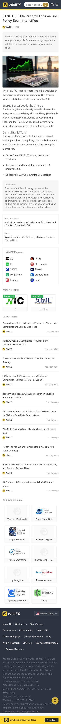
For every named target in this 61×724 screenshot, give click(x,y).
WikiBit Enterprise (11, 636)
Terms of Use (9, 630)
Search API (42, 630)
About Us (7, 624)
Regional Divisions (15, 649)
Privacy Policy (26, 630)
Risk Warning (36, 624)
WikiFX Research (11, 643)
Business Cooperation (47, 643)
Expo (48, 636)
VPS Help (27, 643)
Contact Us (21, 624)
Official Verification (33, 636)
